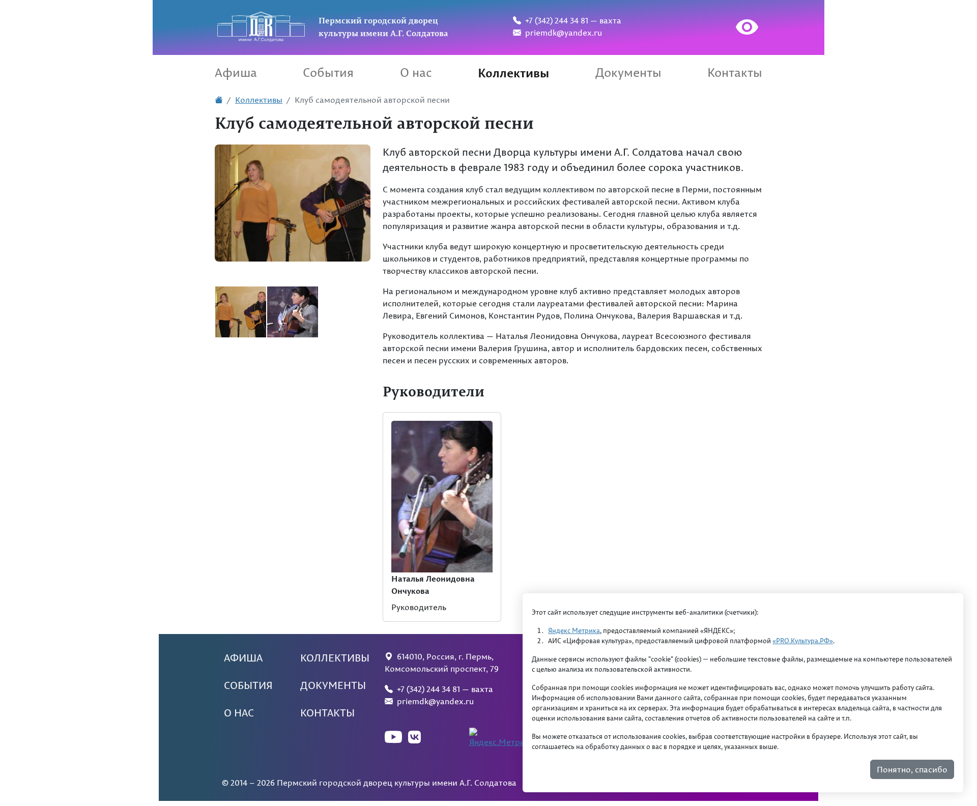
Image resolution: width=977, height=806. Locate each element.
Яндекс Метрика (574, 630)
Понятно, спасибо (912, 769)
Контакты (734, 72)
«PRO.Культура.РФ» (802, 641)
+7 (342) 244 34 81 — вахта (571, 20)
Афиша (236, 72)
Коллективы (513, 72)
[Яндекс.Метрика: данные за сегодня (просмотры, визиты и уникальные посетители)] (503, 738)
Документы (628, 72)
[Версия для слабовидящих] (737, 28)
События (328, 72)
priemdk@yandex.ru (561, 32)
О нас (416, 72)
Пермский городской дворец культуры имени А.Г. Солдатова (383, 26)
